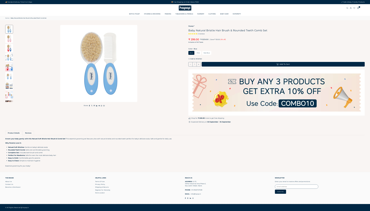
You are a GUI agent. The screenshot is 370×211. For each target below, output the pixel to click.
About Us (8, 181)
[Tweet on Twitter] (92, 105)
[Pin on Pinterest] (94, 105)
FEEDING (168, 14)
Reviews (28, 133)
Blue (191, 53)
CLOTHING (212, 14)
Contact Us (9, 184)
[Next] (179, 63)
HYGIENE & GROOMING (152, 14)
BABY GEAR (224, 14)
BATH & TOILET (134, 14)
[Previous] (17, 63)
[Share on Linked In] (96, 105)
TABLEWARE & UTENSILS (184, 14)
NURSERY (200, 14)
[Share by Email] (104, 105)
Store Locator (100, 193)
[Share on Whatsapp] (101, 105)
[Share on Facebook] (89, 105)
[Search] (347, 8)
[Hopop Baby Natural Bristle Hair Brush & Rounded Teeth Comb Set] (9, 38)
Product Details (14, 133)
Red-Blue (207, 53)
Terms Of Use (100, 181)
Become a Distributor (13, 187)
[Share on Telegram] (99, 105)
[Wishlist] (354, 8)
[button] (358, 8)
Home (7, 18)
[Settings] (350, 8)
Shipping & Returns (102, 187)
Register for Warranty (102, 190)
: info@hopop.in (195, 194)
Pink (198, 53)
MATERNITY (237, 14)
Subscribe (280, 191)
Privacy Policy (100, 184)
